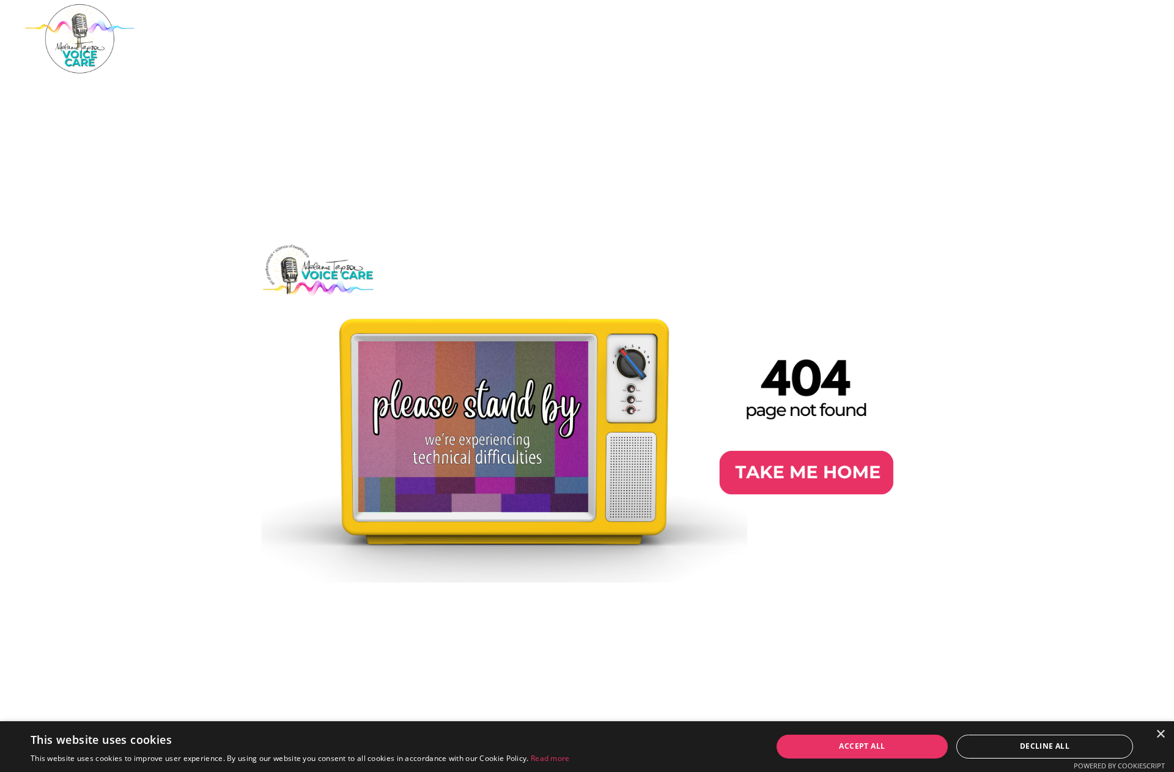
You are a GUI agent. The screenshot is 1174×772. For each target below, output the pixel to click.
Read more (550, 758)
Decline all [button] (1044, 746)
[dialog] (587, 746)
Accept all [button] (862, 746)
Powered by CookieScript (1119, 765)
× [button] (1160, 734)
